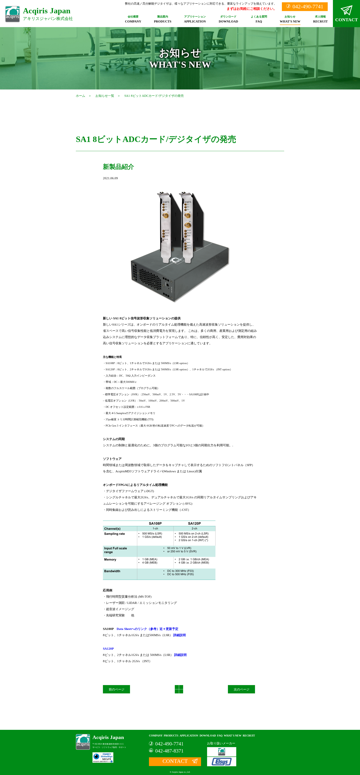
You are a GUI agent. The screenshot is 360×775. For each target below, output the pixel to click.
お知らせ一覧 (104, 95)
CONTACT (346, 19)
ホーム (80, 95)
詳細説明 (179, 635)
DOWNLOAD (228, 19)
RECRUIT (320, 19)
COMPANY (133, 19)
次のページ (241, 689)
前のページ (116, 689)
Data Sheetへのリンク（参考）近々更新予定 (147, 629)
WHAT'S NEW (290, 19)
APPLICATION (195, 19)
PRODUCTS (162, 19)
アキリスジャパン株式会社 (48, 13)
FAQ (259, 19)
